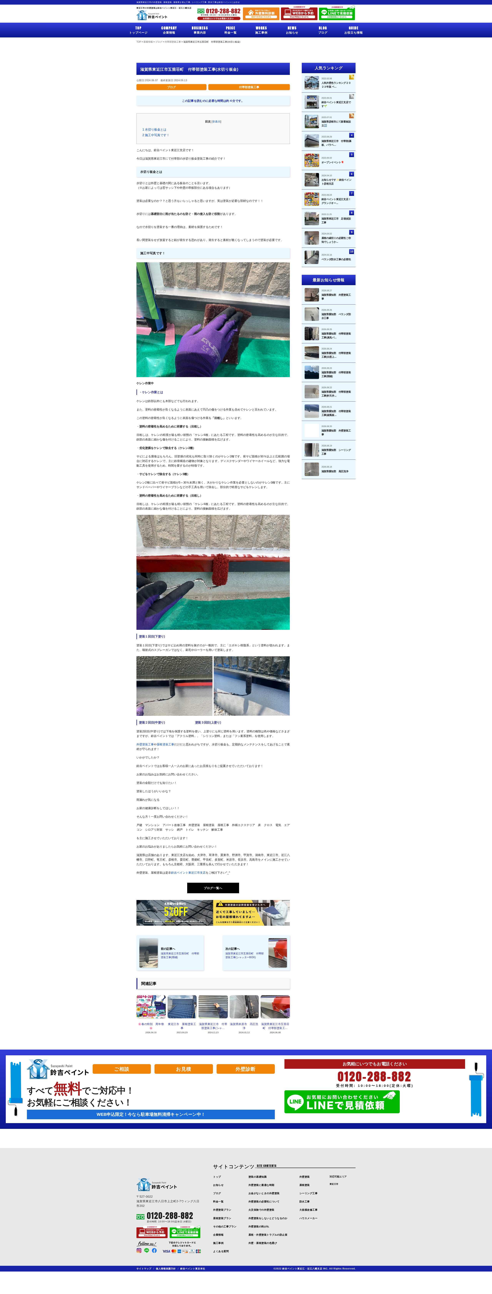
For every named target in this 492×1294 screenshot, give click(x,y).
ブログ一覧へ (213, 888)
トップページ (138, 29)
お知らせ (292, 29)
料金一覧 (230, 29)
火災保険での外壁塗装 (261, 1209)
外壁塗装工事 (145, 744)
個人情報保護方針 (166, 1268)
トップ (217, 1176)
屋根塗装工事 (165, 744)
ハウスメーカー (308, 1218)
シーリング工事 (308, 1193)
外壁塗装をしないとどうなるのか (268, 1218)
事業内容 (200, 29)
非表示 (216, 121)
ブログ (322, 29)
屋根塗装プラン (222, 1218)
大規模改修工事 (308, 1209)
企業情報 (169, 29)
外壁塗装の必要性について (264, 1201)
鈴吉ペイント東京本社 (192, 1268)
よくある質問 (221, 1251)
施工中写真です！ (156, 135)
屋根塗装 (304, 1185)
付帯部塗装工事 (249, 87)
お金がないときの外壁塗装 (264, 1193)
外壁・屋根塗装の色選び (262, 1243)
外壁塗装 (304, 1176)
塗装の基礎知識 (257, 1176)
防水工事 (304, 1201)
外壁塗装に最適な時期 (261, 1185)
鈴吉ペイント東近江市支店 (188, 872)
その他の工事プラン (225, 1226)
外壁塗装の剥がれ (258, 1226)
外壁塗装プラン (222, 1209)
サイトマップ (143, 1268)
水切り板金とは (154, 129)
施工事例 (261, 29)
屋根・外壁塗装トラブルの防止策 (268, 1234)
